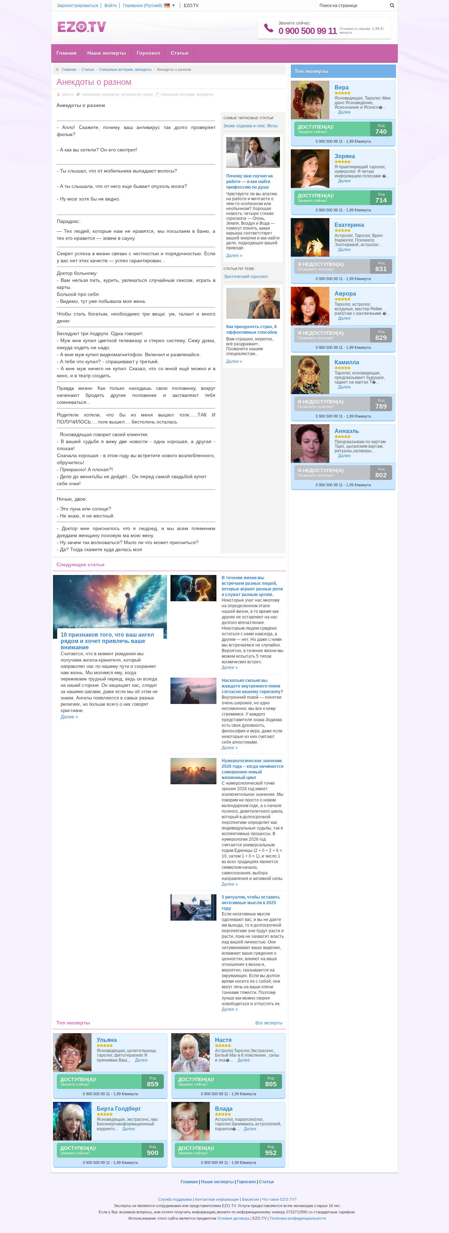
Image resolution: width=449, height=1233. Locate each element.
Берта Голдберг (119, 1109)
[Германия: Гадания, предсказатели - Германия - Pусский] (82, 30)
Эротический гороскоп (245, 276)
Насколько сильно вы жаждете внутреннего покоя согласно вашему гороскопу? (252, 686)
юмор (148, 94)
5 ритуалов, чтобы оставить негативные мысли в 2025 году (251, 903)
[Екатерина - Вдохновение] (310, 237)
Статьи (179, 53)
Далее (141, 1060)
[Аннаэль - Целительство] (310, 443)
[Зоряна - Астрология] (310, 168)
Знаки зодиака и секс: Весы (250, 125)
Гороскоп (148, 53)
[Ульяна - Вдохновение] (72, 1052)
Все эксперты (268, 1023)
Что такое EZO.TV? (279, 1199)
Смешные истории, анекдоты (125, 69)
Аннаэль (347, 431)
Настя (223, 1040)
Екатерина (349, 225)
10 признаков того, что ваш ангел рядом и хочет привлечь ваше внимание (107, 641)
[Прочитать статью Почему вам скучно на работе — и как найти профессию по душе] (253, 166)
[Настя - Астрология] (191, 1052)
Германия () (142, 5)
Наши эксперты (106, 53)
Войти (111, 5)
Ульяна (107, 1040)
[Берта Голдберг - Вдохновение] (72, 1121)
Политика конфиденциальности (298, 1218)
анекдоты (110, 94)
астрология (131, 94)
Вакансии (250, 1199)
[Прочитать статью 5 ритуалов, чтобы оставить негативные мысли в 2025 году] (193, 919)
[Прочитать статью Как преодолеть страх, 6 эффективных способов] (253, 317)
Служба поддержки (175, 1199)
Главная (66, 53)
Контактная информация (217, 1199)
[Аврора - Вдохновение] (310, 306)
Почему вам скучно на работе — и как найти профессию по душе (249, 182)
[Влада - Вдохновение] (191, 1121)
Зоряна (345, 156)
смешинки (91, 94)
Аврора (345, 294)
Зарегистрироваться (77, 5)
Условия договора (233, 1218)
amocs (68, 94)
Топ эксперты (311, 71)
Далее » (234, 255)
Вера (342, 87)
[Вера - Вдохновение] (310, 100)
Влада (224, 1109)
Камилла (347, 362)
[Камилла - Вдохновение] (310, 374)
